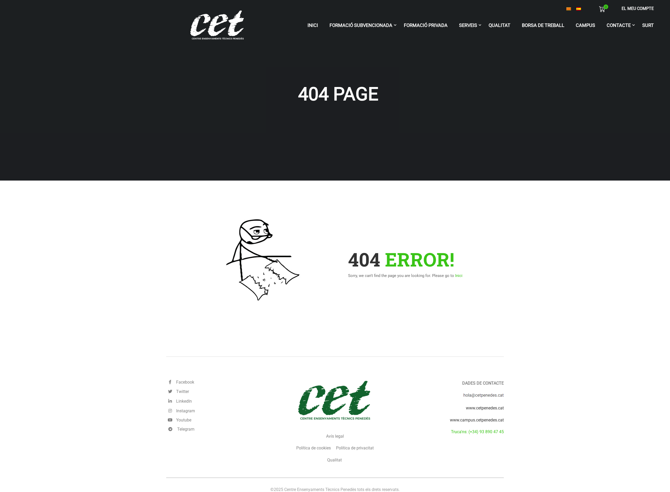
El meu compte (638, 8)
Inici (313, 25)
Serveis (468, 25)
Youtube (182, 420)
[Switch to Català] (569, 9)
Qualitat (499, 25)
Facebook (184, 382)
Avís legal (335, 436)
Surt (648, 25)
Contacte (619, 25)
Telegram (185, 429)
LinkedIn (183, 401)
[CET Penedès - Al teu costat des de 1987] (217, 25)
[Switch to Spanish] (579, 9)
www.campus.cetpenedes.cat (477, 420)
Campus (585, 25)
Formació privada (426, 25)
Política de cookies (313, 447)
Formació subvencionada (361, 25)
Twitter (181, 391)
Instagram (184, 410)
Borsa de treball (543, 25)
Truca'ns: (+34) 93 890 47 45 (477, 431)
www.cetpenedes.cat (485, 408)
